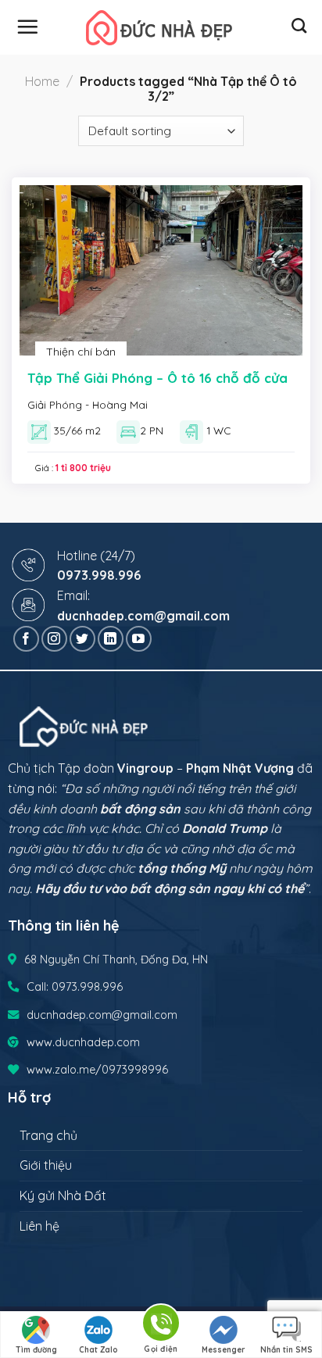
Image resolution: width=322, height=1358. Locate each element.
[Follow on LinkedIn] (110, 639)
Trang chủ (48, 1135)
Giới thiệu (46, 1165)
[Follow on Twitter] (82, 639)
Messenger (223, 1350)
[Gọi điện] (161, 1325)
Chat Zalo (98, 1350)
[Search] (299, 25)
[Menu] (27, 27)
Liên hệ (39, 1226)
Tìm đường (36, 1350)
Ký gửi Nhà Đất (63, 1195)
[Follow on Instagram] (54, 639)
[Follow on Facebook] (26, 639)
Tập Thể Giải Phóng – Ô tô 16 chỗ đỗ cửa (157, 378)
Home (42, 81)
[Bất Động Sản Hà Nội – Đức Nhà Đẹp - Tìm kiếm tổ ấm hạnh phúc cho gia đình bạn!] (161, 27)
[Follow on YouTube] (139, 639)
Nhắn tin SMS (286, 1350)
